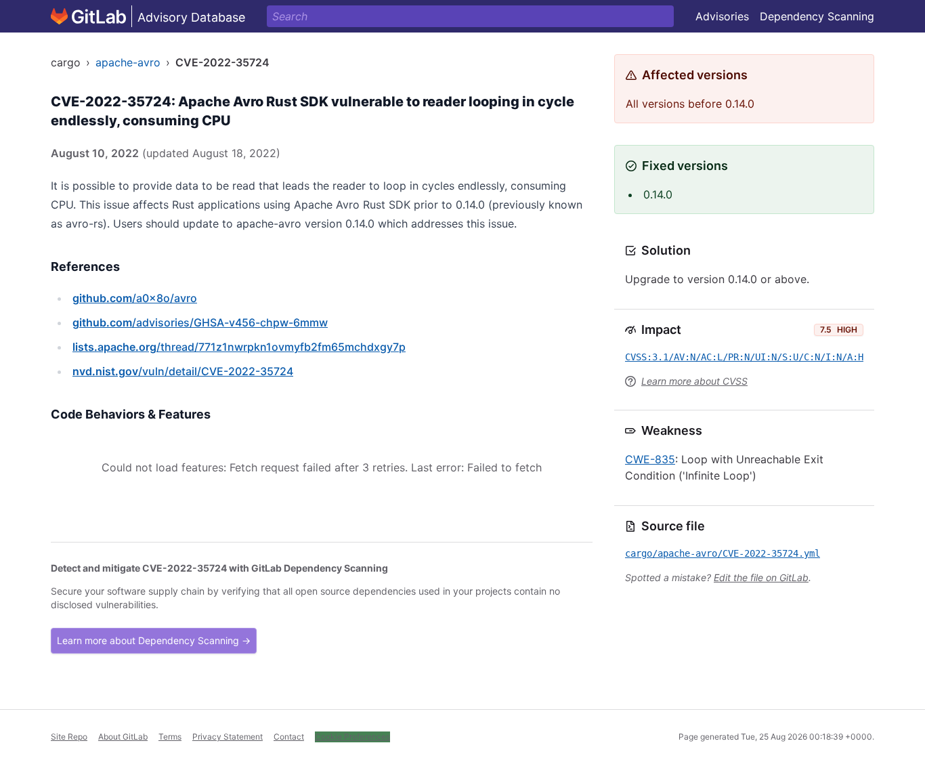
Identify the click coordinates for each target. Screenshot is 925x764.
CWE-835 (650, 459)
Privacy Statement (227, 736)
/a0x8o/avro (134, 298)
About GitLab (123, 736)
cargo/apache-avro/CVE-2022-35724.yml (722, 553)
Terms (169, 736)
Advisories (722, 16)
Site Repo (69, 736)
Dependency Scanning (817, 16)
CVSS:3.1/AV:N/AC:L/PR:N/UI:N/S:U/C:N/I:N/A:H (744, 357)
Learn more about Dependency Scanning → (154, 640)
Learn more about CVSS (694, 381)
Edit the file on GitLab (761, 577)
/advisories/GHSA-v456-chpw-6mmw (200, 322)
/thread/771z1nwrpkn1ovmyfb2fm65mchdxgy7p (239, 347)
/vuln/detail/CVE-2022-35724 (182, 371)
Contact (289, 736)
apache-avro (127, 62)
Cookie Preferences (352, 736)
